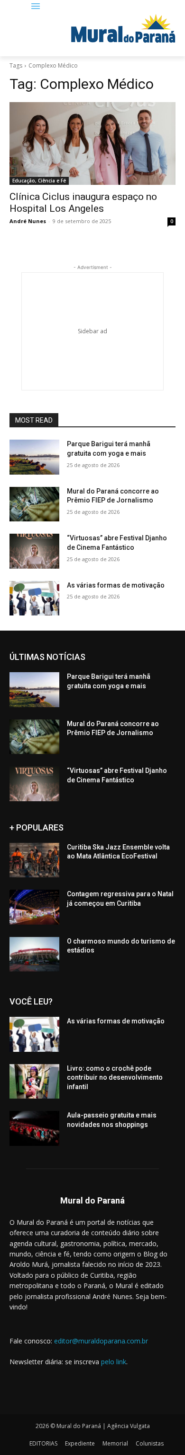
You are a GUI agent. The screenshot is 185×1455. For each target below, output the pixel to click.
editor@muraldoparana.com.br (101, 1340)
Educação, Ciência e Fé (39, 180)
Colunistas (150, 1443)
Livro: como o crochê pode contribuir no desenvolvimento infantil (115, 1078)
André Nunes (27, 221)
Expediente (80, 1443)
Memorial (115, 1443)
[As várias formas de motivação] (34, 598)
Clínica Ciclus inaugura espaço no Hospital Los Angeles (83, 202)
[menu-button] (36, 7)
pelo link (113, 1361)
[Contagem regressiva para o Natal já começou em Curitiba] (34, 907)
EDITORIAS (43, 1443)
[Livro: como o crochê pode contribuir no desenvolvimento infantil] (34, 1081)
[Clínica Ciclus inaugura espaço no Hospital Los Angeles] (92, 143)
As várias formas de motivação (116, 585)
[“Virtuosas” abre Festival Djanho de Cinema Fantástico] (34, 551)
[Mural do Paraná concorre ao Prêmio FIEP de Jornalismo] (34, 504)
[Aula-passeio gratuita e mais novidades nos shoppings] (34, 1128)
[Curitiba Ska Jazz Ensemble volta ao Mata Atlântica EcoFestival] (34, 860)
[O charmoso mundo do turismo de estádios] (34, 954)
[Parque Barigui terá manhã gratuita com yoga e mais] (34, 457)
